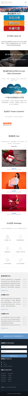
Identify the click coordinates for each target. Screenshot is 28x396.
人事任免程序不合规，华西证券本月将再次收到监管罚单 (11, 281)
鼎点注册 (14, 213)
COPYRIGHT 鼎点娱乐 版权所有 (14, 393)
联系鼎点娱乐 (3, 381)
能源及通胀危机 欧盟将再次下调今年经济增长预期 (11, 321)
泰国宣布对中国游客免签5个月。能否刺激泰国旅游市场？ (11, 279)
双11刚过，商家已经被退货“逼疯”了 (8, 306)
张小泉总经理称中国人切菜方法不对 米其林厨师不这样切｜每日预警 (11, 317)
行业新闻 (9, 377)
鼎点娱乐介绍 (3, 373)
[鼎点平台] (14, 158)
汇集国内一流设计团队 (20, 251)
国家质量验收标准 (20, 240)
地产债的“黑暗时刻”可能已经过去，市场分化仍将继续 (11, 304)
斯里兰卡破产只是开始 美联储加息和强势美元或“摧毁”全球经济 (11, 319)
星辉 (11, 387)
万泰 (8, 387)
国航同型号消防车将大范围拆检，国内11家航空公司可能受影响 (11, 285)
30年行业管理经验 (20, 263)
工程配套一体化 (7, 240)
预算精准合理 (7, 251)
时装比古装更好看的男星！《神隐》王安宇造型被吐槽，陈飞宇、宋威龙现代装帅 (11, 302)
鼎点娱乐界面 (14, 146)
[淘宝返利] (7, 123)
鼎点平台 (14, 168)
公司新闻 (9, 375)
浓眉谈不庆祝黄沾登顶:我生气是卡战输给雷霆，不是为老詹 (11, 298)
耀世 (15, 387)
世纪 (10, 387)
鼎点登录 (14, 191)
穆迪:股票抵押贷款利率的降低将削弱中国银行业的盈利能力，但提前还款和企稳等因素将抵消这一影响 (11, 283)
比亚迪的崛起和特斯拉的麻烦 (7, 323)
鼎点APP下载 (3, 379)
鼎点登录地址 (3, 377)
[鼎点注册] (14, 202)
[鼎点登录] (14, 180)
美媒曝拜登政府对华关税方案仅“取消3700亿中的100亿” (11, 325)
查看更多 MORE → (5, 290)
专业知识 (9, 381)
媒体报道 (9, 379)
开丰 (6, 387)
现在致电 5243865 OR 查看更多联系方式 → (14, 336)
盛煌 (13, 387)
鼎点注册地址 (3, 375)
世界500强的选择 (7, 263)
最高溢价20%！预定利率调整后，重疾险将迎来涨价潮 (11, 287)
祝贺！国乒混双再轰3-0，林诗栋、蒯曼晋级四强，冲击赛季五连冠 (11, 300)
